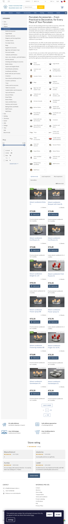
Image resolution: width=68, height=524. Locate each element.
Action (9, 153)
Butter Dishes (9, 64)
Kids (5, 114)
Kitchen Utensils (9, 59)
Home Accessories (10, 31)
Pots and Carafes (10, 52)
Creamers (8, 76)
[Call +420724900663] (5, 1)
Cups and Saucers (10, 92)
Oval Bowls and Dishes (11, 71)
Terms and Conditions (41, 497)
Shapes (6, 26)
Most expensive (58, 176)
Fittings (6, 125)
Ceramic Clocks (9, 41)
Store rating (34, 442)
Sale (5, 130)
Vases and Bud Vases (11, 102)
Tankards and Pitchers (11, 55)
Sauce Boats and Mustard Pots (13, 78)
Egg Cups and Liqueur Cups (12, 50)
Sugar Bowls (8, 33)
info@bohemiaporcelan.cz (12, 488)
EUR (51, 1)
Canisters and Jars (10, 36)
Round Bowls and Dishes (11, 69)
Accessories (7, 29)
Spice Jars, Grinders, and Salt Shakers (15, 57)
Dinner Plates (8, 99)
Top (48, 415)
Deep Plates (8, 97)
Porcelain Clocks (9, 43)
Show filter (13, 164)
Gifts (5, 123)
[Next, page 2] (47, 410)
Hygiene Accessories (11, 48)
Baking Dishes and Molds (11, 107)
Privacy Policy (39, 506)
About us (36, 1)
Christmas (6, 118)
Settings (10, 520)
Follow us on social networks (13, 493)
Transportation (40, 494)
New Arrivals (7, 132)
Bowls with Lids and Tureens (12, 74)
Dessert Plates (9, 95)
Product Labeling (40, 499)
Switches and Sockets (11, 104)
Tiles (5, 128)
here (32, 515)
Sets (5, 22)
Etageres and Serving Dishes (13, 38)
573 (51, 410)
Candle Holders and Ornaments (13, 90)
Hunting (6, 116)
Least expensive (46, 176)
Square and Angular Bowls (12, 66)
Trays (6, 83)
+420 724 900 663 (9, 491)
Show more (34, 475)
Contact (28, 1)
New (8, 155)
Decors (5, 24)
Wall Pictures (8, 109)
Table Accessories (10, 88)
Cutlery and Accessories (11, 85)
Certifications (39, 501)
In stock (9, 150)
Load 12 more (47, 405)
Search (41, 7)
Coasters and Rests (10, 81)
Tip (7, 158)
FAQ (37, 503)
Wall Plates (8, 111)
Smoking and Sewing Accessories (14, 62)
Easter (5, 121)
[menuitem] (4, 12)
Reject (50, 514)
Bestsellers (34, 180)
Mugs (6, 45)
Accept (58, 514)
